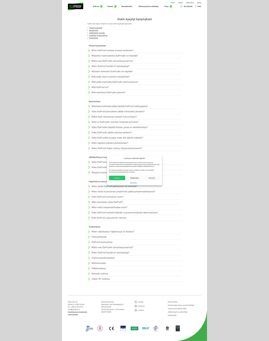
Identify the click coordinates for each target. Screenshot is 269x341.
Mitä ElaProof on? (100, 87)
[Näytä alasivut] (101, 6)
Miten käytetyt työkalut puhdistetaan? (110, 142)
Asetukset (152, 178)
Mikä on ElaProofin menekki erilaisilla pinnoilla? (115, 121)
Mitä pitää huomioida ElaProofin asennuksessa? (115, 81)
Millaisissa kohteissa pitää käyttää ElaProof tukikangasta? (120, 106)
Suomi (173, 3)
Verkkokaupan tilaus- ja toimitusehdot (181, 305)
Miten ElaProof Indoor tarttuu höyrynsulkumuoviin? (117, 148)
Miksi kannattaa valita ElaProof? (107, 202)
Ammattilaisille (126, 6)
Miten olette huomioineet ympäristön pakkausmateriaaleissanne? (123, 191)
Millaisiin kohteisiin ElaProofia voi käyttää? (112, 71)
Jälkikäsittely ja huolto (97, 33)
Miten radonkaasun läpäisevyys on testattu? (113, 231)
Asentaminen (93, 30)
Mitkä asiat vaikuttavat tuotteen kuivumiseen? (114, 116)
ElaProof (96, 6)
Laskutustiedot (73, 314)
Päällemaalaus (99, 268)
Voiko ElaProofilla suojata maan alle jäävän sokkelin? (117, 137)
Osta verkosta (172, 302)
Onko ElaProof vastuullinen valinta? (109, 217)
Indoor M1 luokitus (101, 278)
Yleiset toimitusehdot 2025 (177, 308)
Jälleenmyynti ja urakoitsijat (148, 6)
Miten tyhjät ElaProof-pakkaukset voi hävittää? (114, 186)
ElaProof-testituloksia (102, 242)
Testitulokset (93, 38)
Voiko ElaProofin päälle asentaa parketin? (112, 132)
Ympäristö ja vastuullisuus (98, 35)
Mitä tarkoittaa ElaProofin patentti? (109, 92)
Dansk (199, 3)
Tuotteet (110, 6)
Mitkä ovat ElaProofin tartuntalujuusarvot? (112, 60)
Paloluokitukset (99, 236)
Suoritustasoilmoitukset (103, 257)
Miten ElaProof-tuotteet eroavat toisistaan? (113, 50)
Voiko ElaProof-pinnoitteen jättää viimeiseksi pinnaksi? (118, 111)
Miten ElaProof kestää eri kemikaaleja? (110, 66)
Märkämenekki (99, 263)
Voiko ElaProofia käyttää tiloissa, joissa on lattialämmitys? (120, 127)
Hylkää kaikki (134, 178)
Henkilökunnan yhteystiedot (77, 312)
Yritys (166, 6)
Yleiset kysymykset (95, 28)
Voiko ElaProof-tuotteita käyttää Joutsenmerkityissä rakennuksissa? (125, 212)
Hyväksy (117, 178)
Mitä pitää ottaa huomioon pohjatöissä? (111, 76)
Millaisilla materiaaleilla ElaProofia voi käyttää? (115, 55)
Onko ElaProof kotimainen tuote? (107, 196)
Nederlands (190, 3)
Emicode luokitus (100, 273)
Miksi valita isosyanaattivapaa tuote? (109, 207)
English (180, 3)
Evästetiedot (133, 183)
